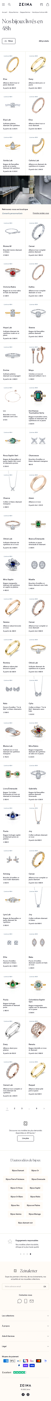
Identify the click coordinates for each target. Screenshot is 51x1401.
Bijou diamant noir (25, 1223)
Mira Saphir (11, 583)
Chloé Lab (11, 541)
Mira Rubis (37, 750)
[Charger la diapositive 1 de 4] (20, 1254)
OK (45, 1287)
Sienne (36, 330)
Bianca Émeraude (37, 541)
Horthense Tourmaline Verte (38, 415)
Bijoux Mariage (35, 1214)
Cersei (37, 249)
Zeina (28, 1389)
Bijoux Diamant (18, 1170)
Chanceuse (38, 458)
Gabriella (36, 792)
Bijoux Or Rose (16, 1188)
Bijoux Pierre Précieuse (15, 1179)
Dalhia (37, 290)
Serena (12, 625)
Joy (38, 834)
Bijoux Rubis (35, 1197)
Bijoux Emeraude (38, 1179)
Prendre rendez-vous (41, 213)
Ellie (9, 960)
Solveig (11, 876)
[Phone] (25, 1302)
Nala (12, 706)
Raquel (36, 1088)
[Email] (31, 1302)
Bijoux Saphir (35, 1188)
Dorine (12, 373)
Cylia (37, 707)
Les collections (8, 1316)
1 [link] (7, 1108)
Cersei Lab (12, 1089)
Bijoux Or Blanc (17, 1197)
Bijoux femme (15, 1214)
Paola (12, 835)
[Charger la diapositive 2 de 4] (24, 1254)
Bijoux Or (35, 1170)
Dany (37, 82)
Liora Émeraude (11, 792)
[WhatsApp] (20, 1302)
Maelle (38, 582)
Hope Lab (11, 331)
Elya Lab (11, 122)
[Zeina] (25, 4)
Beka (38, 961)
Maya (37, 373)
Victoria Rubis (12, 290)
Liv (10, 414)
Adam (35, 500)
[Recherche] (9, 4)
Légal (4, 1346)
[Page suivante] (44, 1109)
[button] (3, 4)
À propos (6, 1326)
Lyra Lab (12, 918)
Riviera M (12, 249)
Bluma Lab (11, 750)
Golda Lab (11, 164)
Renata (38, 1047)
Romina (10, 665)
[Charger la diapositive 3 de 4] (27, 1254)
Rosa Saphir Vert (12, 459)
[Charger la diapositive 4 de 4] (30, 1254)
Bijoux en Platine (33, 1205)
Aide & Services (8, 1336)
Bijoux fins (15, 1205)
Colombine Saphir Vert (38, 1004)
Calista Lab (38, 163)
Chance (12, 501)
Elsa (11, 82)
